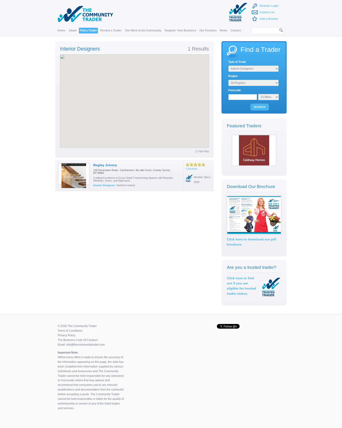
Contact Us (267, 12)
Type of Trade (237, 62)
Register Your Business (180, 30)
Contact (236, 30)
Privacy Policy (66, 335)
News (223, 30)
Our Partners (208, 30)
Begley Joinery (105, 165)
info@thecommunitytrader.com (85, 344)
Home (61, 30)
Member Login (269, 5)
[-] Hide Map (202, 151)
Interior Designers (104, 185)
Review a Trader (111, 30)
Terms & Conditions (70, 330)
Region (233, 76)
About (73, 30)
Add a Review (269, 18)
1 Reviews (192, 168)
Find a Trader (88, 30)
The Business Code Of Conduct (77, 340)
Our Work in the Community (143, 30)
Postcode (234, 90)
